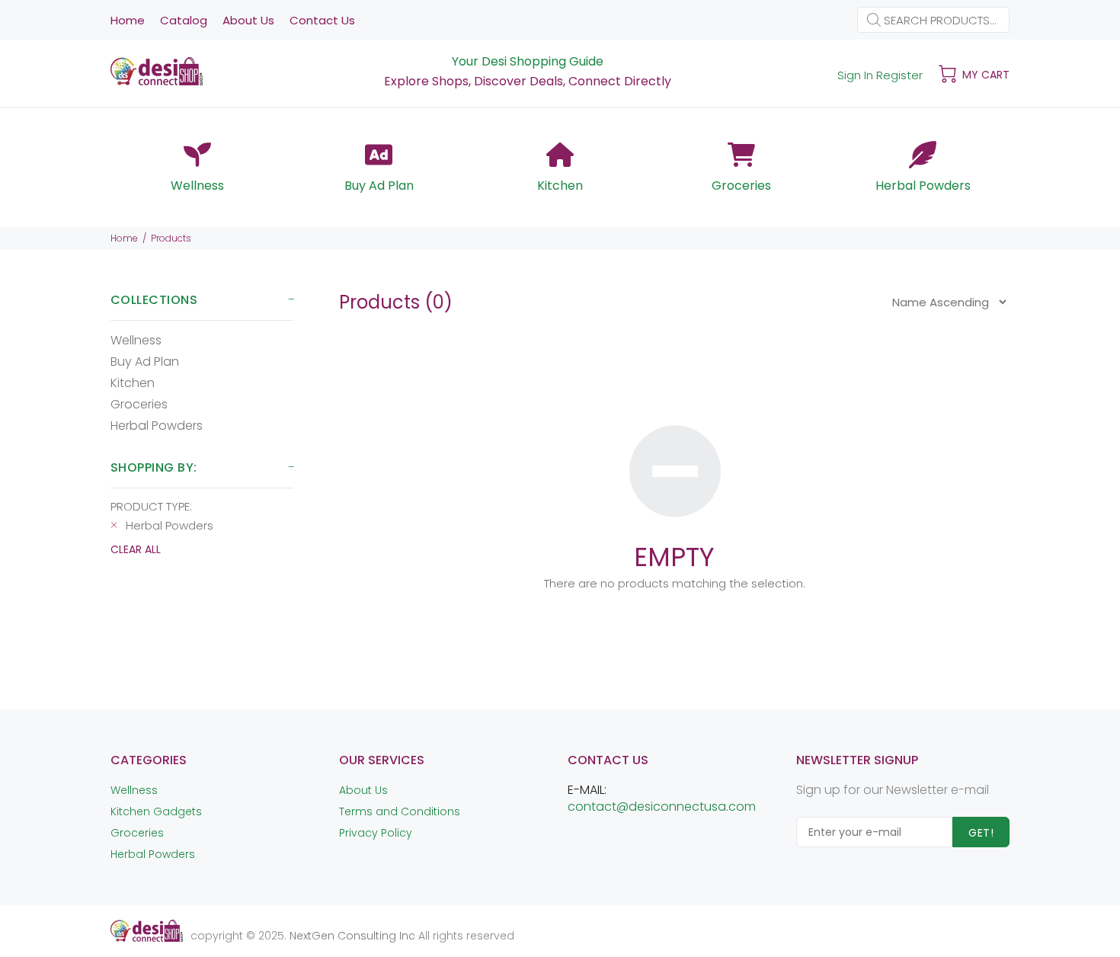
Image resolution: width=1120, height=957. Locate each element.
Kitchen (132, 383)
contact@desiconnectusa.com (662, 806)
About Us (363, 790)
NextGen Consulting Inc (350, 935)
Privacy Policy (375, 832)
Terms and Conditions (399, 811)
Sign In (855, 75)
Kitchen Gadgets (156, 811)
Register (899, 75)
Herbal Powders (156, 425)
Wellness (136, 340)
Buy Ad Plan (144, 361)
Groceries (139, 404)
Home (124, 238)
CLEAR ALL (135, 549)
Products (171, 238)
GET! (981, 832)
